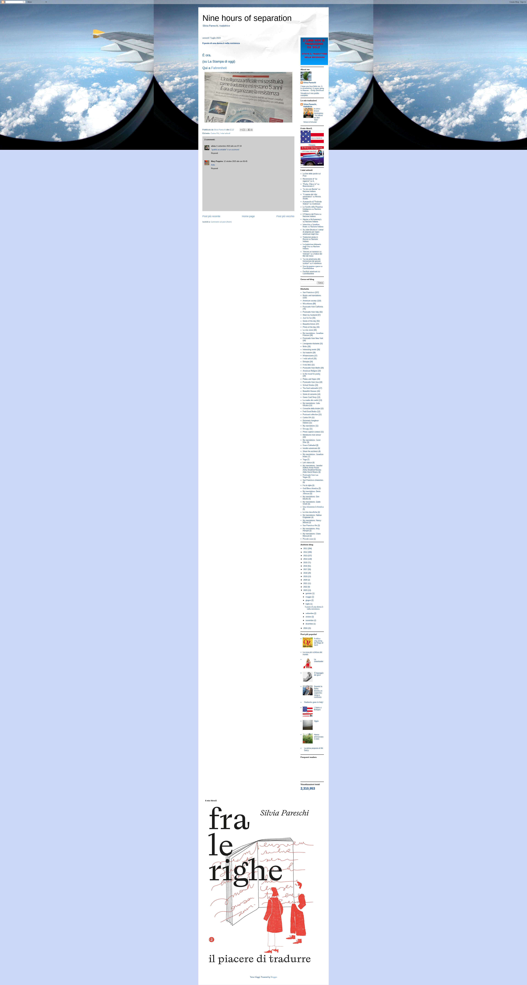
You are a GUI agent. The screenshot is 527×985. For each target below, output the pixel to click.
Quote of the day (309, 321)
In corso (317, 109)
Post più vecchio (285, 216)
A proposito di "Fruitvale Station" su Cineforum (312, 203)
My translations (309, 426)
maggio (309, 597)
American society (310, 301)
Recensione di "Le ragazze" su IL (310, 180)
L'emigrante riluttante (311, 343)
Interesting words (309, 350)
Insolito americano (310, 448)
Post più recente (211, 216)
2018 (305, 573)
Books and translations (312, 295)
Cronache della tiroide (311, 408)
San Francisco (308, 292)
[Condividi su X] (246, 129)
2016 (305, 566)
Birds (305, 346)
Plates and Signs (309, 379)
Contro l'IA (215, 133)
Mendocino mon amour (312, 435)
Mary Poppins (217, 161)
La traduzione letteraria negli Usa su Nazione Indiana (312, 246)
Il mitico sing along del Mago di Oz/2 (318, 642)
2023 (305, 590)
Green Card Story (310, 397)
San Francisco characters (313, 480)
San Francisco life (310, 525)
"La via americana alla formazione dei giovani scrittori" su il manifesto (312, 261)
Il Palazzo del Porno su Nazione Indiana (312, 215)
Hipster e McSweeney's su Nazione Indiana (312, 220)
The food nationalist (310, 388)
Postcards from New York (313, 338)
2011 (305, 548)
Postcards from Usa (311, 382)
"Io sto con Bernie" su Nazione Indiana (311, 190)
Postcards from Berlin (311, 368)
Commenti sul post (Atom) (221, 222)
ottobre (309, 617)
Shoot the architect (310, 451)
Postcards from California (313, 307)
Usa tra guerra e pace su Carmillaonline (312, 267)
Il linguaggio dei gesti (318, 674)
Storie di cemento (310, 394)
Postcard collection (310, 414)
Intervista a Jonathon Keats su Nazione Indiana (313, 226)
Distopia (306, 362)
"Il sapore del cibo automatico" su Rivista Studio (312, 196)
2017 (305, 569)
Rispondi (214, 153)
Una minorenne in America (313, 507)
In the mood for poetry (311, 374)
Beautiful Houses (309, 391)
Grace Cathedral (309, 445)
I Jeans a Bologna (317, 709)
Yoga (305, 460)
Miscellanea (307, 304)
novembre (310, 620)
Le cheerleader (318, 660)
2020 (305, 580)
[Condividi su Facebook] (249, 129)
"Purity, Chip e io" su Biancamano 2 (311, 185)
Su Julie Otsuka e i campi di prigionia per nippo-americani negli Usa (313, 232)
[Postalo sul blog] (243, 129)
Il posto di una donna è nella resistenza (314, 608)
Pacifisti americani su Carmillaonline (311, 273)
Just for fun (307, 318)
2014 (305, 559)
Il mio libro (307, 365)
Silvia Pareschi (309, 83)
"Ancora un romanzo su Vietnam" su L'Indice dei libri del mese (312, 254)
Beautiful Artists (309, 324)
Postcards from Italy (311, 312)
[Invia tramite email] (241, 129)
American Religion (310, 371)
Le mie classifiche (310, 512)
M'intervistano (308, 356)
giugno (308, 600)
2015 (305, 563)
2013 (305, 556)
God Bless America (310, 488)
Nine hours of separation (247, 18)
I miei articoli (225, 133)
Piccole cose (308, 539)
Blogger (274, 977)
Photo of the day (309, 327)
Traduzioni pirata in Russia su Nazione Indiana (310, 239)
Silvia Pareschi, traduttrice (310, 105)
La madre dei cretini (310, 400)
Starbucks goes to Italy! (313, 702)
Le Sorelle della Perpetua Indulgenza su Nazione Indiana (313, 209)
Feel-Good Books (310, 411)
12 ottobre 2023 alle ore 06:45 (235, 161)
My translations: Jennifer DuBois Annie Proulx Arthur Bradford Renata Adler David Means (312, 469)
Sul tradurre (307, 353)
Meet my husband (310, 315)
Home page (248, 216)
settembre (310, 613)
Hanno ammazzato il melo (318, 737)
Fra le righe (307, 485)
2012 (305, 552)
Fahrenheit (219, 68)
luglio (308, 604)
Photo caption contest (311, 432)
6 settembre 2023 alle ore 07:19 (229, 146)
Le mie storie (308, 330)
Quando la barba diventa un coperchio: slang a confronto (318, 691)
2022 (305, 587)
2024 (305, 628)
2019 (305, 576)
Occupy (306, 429)
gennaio (309, 593)
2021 (305, 583)
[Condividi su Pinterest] (251, 129)
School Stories (308, 385)
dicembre (309, 624)
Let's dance (307, 463)
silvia (213, 146)
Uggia (316, 721)
